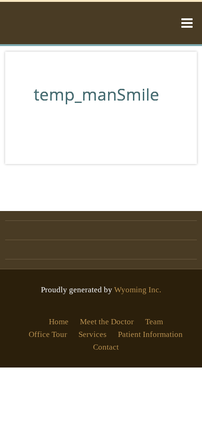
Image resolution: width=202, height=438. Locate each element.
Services (92, 334)
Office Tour (48, 334)
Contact (106, 347)
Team (154, 321)
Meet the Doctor (107, 321)
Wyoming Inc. (137, 289)
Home (59, 321)
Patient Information (150, 334)
